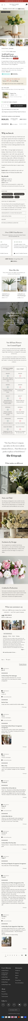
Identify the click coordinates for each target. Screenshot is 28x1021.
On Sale (17, 197)
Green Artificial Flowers (8, 197)
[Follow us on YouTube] (19, 1004)
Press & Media (4, 994)
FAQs (16, 977)
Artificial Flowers (5, 48)
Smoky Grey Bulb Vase (16, 172)
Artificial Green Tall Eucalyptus (6, 294)
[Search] (4, 4)
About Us (4, 991)
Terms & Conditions (19, 982)
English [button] (22, 649)
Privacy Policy (18, 980)
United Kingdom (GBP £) (13, 1009)
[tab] (22, 664)
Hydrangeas (11, 48)
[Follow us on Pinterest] (14, 1004)
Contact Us (17, 970)
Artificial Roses (5, 982)
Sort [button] (3, 659)
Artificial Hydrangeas (19, 194)
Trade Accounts (5, 996)
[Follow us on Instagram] (8, 1004)
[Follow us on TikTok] (25, 1004)
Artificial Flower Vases (6, 984)
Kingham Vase (5, 172)
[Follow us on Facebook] (3, 1004)
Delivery (17, 973)
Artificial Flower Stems (7, 194)
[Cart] (25, 4)
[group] (14, 615)
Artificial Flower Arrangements (5, 973)
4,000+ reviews (13, 51)
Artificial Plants (5, 977)
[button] (6, 625)
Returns (16, 975)
